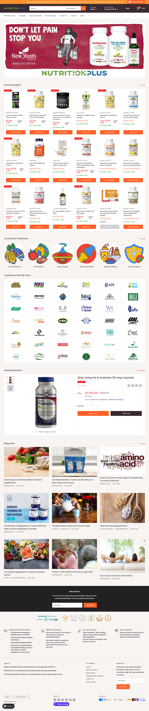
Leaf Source (80, 112)
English (7, 697)
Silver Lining (82, 385)
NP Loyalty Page (50, 16)
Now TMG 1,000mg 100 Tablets (37, 164)
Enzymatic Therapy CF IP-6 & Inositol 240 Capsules (15, 212)
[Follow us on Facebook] (54, 699)
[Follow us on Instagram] (66, 699)
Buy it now (126, 413)
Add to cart (39, 132)
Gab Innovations (11, 208)
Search (88, 667)
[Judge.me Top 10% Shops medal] (99, 618)
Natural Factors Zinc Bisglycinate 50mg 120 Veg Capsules (38, 213)
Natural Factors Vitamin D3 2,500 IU (14, 164)
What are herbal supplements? (113, 526)
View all (142, 85)
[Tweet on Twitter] (136, 385)
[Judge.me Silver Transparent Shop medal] (82, 618)
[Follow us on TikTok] (74, 699)
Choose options (16, 132)
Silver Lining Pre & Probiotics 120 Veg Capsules (106, 377)
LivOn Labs (56, 160)
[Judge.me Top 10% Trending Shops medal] (108, 618)
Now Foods (33, 160)
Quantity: (81, 406)
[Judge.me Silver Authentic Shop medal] (74, 618)
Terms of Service (91, 670)
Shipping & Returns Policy (94, 676)
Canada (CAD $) (20, 697)
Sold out (109, 227)
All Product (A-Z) (9, 16)
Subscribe (90, 605)
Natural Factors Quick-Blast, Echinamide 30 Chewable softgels (109, 213)
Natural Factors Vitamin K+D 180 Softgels (85, 212)
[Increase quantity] (98, 406)
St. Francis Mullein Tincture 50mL (61, 212)
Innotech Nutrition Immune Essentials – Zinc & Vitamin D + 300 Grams (62, 117)
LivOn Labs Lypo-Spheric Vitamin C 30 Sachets (61, 164)
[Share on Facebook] (128, 385)
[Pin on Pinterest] (132, 385)
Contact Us (63, 16)
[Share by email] (140, 385)
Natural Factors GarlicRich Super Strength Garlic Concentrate (131, 213)
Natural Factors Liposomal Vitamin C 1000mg (108, 164)
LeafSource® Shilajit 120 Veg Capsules (85, 116)
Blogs (82, 16)
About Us (74, 16)
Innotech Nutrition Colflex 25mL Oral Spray (14, 116)
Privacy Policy (90, 682)
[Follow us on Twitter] (58, 699)
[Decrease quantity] (87, 406)
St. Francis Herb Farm (60, 208)
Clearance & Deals (36, 16)
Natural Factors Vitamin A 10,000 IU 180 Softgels (131, 116)
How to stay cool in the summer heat (116, 575)
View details (140, 370)
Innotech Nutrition (12, 112)
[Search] (83, 8)
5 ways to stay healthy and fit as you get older (72, 572)
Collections (22, 16)
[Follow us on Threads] (62, 699)
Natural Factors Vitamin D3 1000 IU (108, 116)
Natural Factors (35, 112)
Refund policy (90, 673)
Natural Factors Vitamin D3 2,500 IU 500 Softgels (38, 116)
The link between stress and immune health (71, 526)
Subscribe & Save (137, 2)
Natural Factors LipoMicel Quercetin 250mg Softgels (131, 164)
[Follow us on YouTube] (70, 699)
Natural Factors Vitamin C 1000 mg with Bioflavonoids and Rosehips (85, 165)
